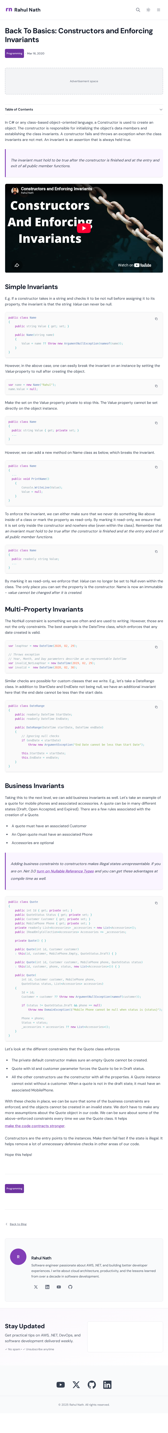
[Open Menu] (158, 9)
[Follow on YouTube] (58, 1286)
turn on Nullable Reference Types (65, 871)
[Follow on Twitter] (35, 1286)
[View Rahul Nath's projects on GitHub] (91, 1384)
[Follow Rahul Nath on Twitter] (76, 1384)
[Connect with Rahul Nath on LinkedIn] (107, 1384)
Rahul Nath (27, 10)
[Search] (138, 9)
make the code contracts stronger (35, 1125)
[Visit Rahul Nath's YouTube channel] (60, 1384)
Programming (14, 53)
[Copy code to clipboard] (156, 318)
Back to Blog (18, 1224)
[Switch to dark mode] (148, 9)
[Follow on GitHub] (70, 1286)
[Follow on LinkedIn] (47, 1286)
